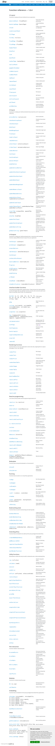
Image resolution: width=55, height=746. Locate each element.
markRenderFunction (15, 551)
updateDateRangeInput (16, 184)
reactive (12, 402)
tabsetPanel (13, 81)
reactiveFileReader (15, 445)
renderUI (12, 373)
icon (10, 54)
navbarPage (12, 61)
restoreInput (13, 577)
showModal (12, 280)
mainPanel (12, 58)
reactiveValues (14, 415)
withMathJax (13, 106)
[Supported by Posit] (50, 1)
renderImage (13, 366)
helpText (12, 51)
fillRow (11, 37)
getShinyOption (14, 720)
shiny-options (13, 639)
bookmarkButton (14, 513)
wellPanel (12, 102)
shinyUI (11, 467)
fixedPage (12, 41)
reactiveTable (13, 386)
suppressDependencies (16, 334)
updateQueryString (15, 227)
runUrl (11, 493)
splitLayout (13, 95)
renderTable (13, 369)
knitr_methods (13, 729)
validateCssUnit (14, 321)
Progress (12, 265)
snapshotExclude (14, 607)
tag (10, 315)
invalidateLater (14, 430)
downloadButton (14, 261)
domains (11, 455)
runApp (11, 479)
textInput (12, 154)
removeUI (12, 341)
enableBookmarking (15, 517)
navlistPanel (13, 64)
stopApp (11, 496)
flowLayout (12, 92)
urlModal (12, 277)
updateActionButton (15, 167)
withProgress (13, 268)
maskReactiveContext (15, 708)
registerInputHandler (16, 544)
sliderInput (13, 147)
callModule (12, 687)
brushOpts (12, 656)
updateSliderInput (15, 202)
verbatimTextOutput (15, 258)
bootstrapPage (13, 24)
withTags (12, 324)
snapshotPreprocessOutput (17, 617)
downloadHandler (14, 376)
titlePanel (12, 85)
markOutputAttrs (14, 622)
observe (11, 405)
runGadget (12, 483)
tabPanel (12, 78)
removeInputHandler (15, 547)
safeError (12, 570)
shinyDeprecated (14, 631)
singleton (12, 311)
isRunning (12, 504)
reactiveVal (13, 412)
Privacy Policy (33, 739)
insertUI (12, 338)
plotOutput (12, 245)
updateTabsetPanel (15, 206)
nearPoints (12, 673)
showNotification (14, 284)
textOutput (12, 255)
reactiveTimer (13, 451)
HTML (10, 302)
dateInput (12, 127)
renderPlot (12, 352)
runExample (12, 486)
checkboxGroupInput (15, 120)
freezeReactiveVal (15, 716)
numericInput (13, 137)
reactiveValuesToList (16, 419)
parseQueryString (14, 590)
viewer (11, 499)
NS (10, 684)
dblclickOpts (13, 664)
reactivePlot (13, 379)
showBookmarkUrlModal (16, 523)
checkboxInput (13, 123)
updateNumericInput (15, 189)
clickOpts (12, 660)
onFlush (11, 573)
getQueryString (14, 230)
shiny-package (13, 736)
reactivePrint (13, 383)
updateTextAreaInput (15, 223)
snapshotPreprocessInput (17, 612)
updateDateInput (14, 180)
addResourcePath (14, 541)
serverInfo (12, 635)
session (11, 567)
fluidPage (12, 44)
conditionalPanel (14, 31)
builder (11, 296)
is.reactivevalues (15, 423)
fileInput (12, 134)
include (11, 305)
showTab (11, 216)
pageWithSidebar (14, 68)
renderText (12, 355)
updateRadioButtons (15, 193)
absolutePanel (13, 21)
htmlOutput (12, 241)
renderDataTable (14, 362)
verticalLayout (14, 99)
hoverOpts (12, 668)
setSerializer (13, 602)
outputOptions (13, 248)
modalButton (13, 164)
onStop (11, 643)
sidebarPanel (13, 74)
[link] (33, 739)
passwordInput (13, 160)
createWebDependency (15, 537)
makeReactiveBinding (15, 441)
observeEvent (13, 409)
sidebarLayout (13, 71)
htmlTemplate (13, 328)
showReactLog (13, 438)
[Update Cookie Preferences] (13, 743)
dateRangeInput (14, 130)
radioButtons (13, 140)
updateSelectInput (15, 197)
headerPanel (13, 47)
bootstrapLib (13, 331)
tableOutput (13, 251)
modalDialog (13, 273)
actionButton (13, 117)
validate (12, 563)
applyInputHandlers (15, 580)
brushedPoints (13, 652)
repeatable (12, 627)
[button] (33, 2)
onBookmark (12, 527)
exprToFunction (14, 583)
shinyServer (13, 470)
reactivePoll (13, 448)
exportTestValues (14, 598)
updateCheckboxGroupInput (17, 172)
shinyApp (12, 696)
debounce (12, 434)
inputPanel (12, 89)
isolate (11, 427)
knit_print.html (14, 724)
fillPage (12, 34)
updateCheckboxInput (15, 176)
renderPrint (13, 358)
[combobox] (46, 1)
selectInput (13, 144)
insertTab (12, 211)
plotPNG (11, 594)
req (10, 560)
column (11, 27)
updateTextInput (14, 219)
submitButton (13, 150)
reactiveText (13, 389)
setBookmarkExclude (15, 520)
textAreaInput (13, 157)
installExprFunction (15, 587)
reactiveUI (12, 393)
